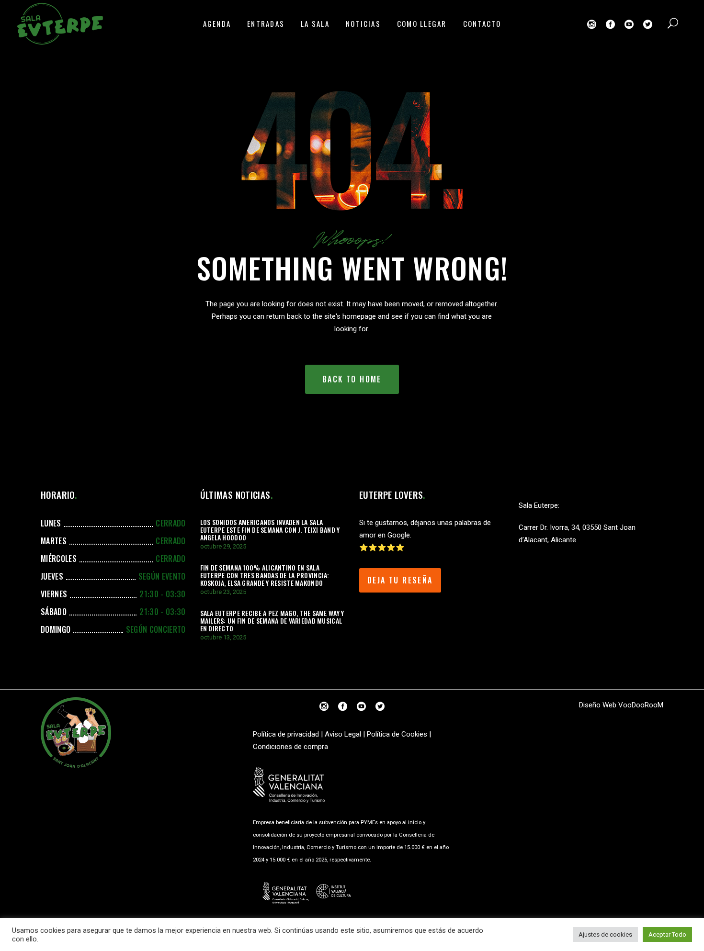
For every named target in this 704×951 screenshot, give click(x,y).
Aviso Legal (343, 734)
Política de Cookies (397, 734)
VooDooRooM (640, 705)
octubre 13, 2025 (223, 637)
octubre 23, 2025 (223, 591)
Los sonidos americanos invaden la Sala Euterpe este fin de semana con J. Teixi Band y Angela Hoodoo (270, 529)
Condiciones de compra (290, 746)
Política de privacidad (286, 734)
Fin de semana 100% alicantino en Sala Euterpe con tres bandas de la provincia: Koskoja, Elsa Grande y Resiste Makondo (264, 575)
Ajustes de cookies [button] (605, 934)
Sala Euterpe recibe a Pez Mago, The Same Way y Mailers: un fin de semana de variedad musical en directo (272, 620)
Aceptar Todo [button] (667, 934)
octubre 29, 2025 (223, 546)
